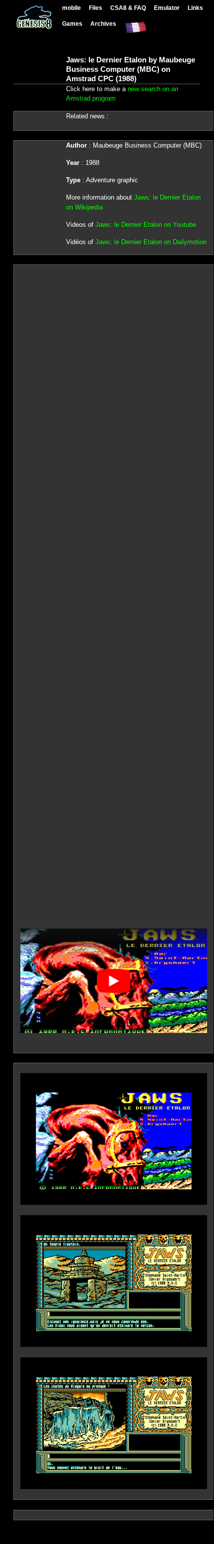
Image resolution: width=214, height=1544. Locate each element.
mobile (71, 7)
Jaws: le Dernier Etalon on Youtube (145, 224)
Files (95, 7)
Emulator (167, 7)
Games (72, 23)
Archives (103, 23)
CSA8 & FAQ (128, 7)
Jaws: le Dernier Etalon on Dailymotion (151, 242)
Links (195, 7)
